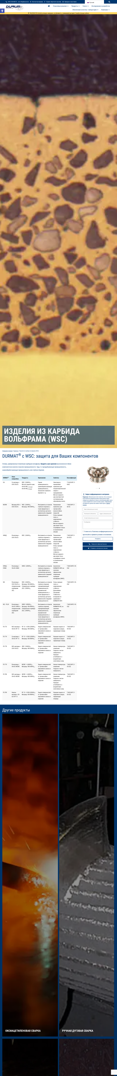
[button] (109, 2)
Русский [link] (91, 2)
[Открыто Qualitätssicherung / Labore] (98, 10)
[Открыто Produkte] (79, 6)
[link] (2, 11)
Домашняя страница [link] (7, 451)
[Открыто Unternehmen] (109, 10)
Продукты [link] (16, 451)
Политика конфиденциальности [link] (102, 531)
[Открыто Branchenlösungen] (68, 6)
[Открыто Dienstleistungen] (88, 6)
